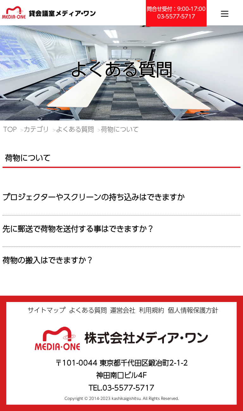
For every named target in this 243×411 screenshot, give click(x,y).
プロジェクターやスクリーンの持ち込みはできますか (94, 197)
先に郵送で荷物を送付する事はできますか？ (78, 228)
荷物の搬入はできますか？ (48, 260)
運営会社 (122, 310)
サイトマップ (46, 310)
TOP (10, 129)
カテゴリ (36, 129)
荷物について (120, 129)
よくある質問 (75, 129)
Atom (26, 184)
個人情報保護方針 (193, 310)
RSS (10, 184)
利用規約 (151, 310)
